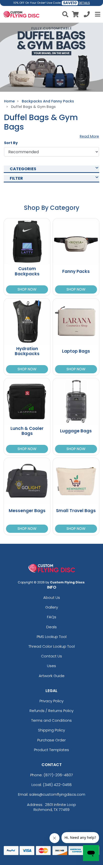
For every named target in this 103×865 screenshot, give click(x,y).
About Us (51, 597)
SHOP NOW (27, 289)
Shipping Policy (51, 730)
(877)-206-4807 (58, 775)
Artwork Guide (51, 675)
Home (9, 101)
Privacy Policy (52, 701)
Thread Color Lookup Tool (51, 646)
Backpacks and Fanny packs (48, 101)
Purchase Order (51, 740)
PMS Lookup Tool (51, 636)
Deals (51, 626)
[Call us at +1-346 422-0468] (87, 15)
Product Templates (51, 749)
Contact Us (51, 656)
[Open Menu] (97, 14)
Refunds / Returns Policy (52, 710)
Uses (51, 665)
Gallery (51, 607)
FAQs (51, 617)
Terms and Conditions (51, 720)
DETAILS (84, 3)
